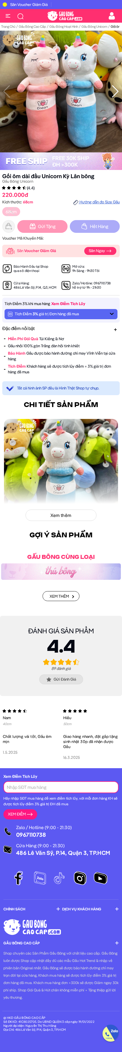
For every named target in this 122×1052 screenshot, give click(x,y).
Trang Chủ (8, 26)
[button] (115, 91)
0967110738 (102, 283)
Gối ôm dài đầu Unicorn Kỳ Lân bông (48, 176)
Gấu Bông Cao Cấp (32, 26)
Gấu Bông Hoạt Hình (63, 26)
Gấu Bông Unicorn (94, 26)
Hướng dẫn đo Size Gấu (99, 202)
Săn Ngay (97, 250)
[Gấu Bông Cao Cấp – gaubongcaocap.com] (64, 15)
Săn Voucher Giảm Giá (29, 4)
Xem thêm (59, 596)
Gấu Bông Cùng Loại (61, 557)
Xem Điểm (17, 814)
